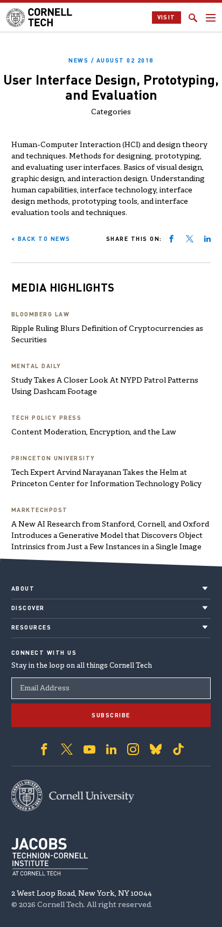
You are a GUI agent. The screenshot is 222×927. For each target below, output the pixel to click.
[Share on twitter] (189, 239)
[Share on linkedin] (207, 239)
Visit (166, 17)
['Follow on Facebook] (44, 749)
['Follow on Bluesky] (156, 749)
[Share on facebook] (171, 239)
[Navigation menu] (211, 18)
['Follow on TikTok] (178, 749)
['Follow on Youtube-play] (89, 749)
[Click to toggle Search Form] (193, 17)
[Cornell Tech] (72, 795)
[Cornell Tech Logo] (40, 17)
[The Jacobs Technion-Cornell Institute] (49, 857)
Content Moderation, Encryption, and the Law (93, 432)
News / (111, 60)
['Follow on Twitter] (67, 749)
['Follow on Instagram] (133, 749)
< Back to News (41, 239)
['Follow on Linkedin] (111, 749)
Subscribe (111, 715)
